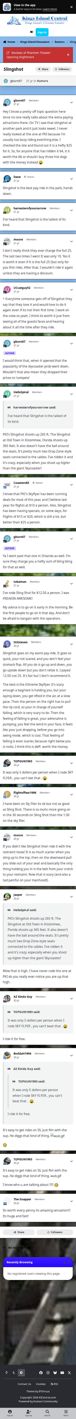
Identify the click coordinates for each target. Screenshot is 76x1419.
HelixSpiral (21, 392)
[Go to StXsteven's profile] (7, 644)
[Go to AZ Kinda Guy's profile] (7, 998)
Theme (30, 1391)
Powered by (38, 1401)
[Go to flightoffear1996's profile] (7, 794)
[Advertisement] (38, 1322)
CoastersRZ (21, 483)
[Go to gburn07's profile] (6, 81)
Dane (17, 177)
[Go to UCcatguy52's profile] (7, 289)
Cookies (41, 1384)
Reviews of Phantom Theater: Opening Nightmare (28, 55)
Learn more (8, 7)
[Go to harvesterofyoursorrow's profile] (7, 210)
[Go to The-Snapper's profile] (7, 1201)
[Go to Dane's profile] (7, 178)
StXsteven (21, 642)
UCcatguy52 (22, 288)
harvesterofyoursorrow (30, 208)
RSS (55, 1384)
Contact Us (24, 1384)
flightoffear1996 (25, 792)
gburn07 (16, 81)
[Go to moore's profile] (7, 241)
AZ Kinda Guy (23, 997)
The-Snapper (22, 1199)
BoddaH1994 (22, 1053)
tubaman (20, 582)
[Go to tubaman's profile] (7, 583)
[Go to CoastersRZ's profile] (7, 484)
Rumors (42, 81)
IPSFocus (44, 1391)
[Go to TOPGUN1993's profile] (7, 763)
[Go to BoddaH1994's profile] (7, 1055)
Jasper (18, 895)
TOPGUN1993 (23, 761)
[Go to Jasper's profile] (7, 896)
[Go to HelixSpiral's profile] (7, 393)
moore (18, 239)
